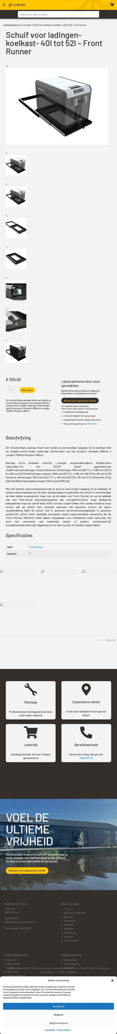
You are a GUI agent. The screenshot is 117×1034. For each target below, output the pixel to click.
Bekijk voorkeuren (59, 1023)
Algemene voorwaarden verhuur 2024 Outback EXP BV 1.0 (67, 968)
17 (30, 553)
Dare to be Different (75, 912)
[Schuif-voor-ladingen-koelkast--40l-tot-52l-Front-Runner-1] (17, 572)
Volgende (110, 640)
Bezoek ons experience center (80, 400)
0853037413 (92, 424)
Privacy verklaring (64, 1030)
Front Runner (36, 547)
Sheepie (68, 916)
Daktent (11, 959)
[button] (112, 980)
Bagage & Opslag (16, 975)
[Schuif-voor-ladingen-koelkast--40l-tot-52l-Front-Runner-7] (17, 605)
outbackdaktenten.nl (13, 25)
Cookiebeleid (50, 1030)
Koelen (28, 25)
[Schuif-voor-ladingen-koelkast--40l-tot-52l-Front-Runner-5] (99, 572)
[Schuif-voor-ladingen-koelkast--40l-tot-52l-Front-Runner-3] (58, 572)
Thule (67, 908)
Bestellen (27, 390)
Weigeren (58, 1014)
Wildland (69, 928)
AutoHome (70, 920)
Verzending (70, 959)
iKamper (68, 924)
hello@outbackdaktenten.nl (20, 921)
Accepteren (58, 1006)
